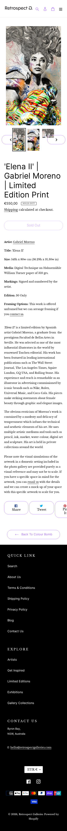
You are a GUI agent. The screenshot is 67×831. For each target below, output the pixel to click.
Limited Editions (18, 681)
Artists (12, 659)
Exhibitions (15, 692)
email (33, 482)
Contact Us (15, 631)
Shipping (11, 209)
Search (12, 566)
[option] (19, 139)
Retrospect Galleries (31, 814)
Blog (10, 620)
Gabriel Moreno (24, 242)
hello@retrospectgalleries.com (30, 747)
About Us (14, 577)
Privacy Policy (17, 609)
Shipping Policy (18, 598)
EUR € (32, 769)
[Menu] (61, 8)
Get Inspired (16, 670)
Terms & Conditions (21, 588)
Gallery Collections (20, 703)
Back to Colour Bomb (36, 534)
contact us (16, 314)
